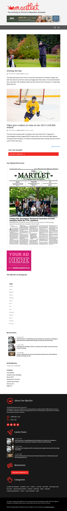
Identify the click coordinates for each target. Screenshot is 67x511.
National (11, 292)
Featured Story (54, 486)
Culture (38, 486)
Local (10, 289)
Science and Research (13, 491)
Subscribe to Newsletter (16, 154)
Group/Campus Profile (19, 489)
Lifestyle (11, 320)
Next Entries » (56, 146)
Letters (11, 300)
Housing (11, 323)
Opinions (47, 489)
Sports (27, 73)
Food (10, 309)
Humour (30, 489)
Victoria (11, 295)
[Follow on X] (14, 424)
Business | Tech (24, 486)
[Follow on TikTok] (18, 424)
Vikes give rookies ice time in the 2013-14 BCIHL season (31, 126)
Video (37, 491)
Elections (45, 486)
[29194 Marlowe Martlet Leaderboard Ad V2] (33, 22)
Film (10, 306)
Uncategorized (30, 491)
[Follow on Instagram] (11, 424)
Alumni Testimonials (13, 486)
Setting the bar (14, 70)
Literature (11, 312)
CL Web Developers (49, 507)
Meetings (36, 489)
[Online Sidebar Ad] (19, 270)
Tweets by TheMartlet (14, 366)
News (10, 303)
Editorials (11, 298)
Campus (27, 130)
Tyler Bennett (12, 73)
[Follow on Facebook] (8, 424)
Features (9, 489)
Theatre (11, 315)
